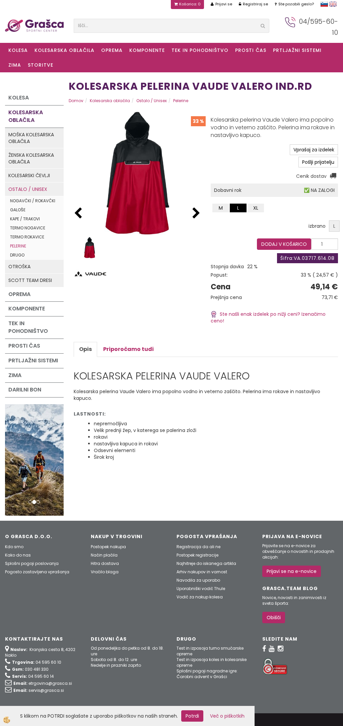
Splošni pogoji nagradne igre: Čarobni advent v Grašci (207, 673)
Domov (76, 100)
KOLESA (18, 50)
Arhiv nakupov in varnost (202, 572)
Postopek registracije (197, 555)
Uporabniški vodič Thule (201, 588)
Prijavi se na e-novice (292, 571)
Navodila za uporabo (198, 580)
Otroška (19, 266)
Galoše (17, 210)
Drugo (17, 255)
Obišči (274, 617)
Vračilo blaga (105, 572)
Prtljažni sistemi (297, 50)
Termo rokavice (27, 237)
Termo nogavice (27, 228)
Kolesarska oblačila (64, 50)
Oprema (112, 50)
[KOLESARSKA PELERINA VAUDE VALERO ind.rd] (89, 247)
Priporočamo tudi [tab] (128, 349)
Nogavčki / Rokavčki (32, 201)
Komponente (147, 50)
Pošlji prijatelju (318, 162)
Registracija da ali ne (198, 547)
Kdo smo (14, 547)
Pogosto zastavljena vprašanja (37, 572)
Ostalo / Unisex (27, 189)
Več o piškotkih (227, 716)
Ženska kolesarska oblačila (31, 158)
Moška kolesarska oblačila (31, 138)
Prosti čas (250, 50)
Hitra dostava (105, 563)
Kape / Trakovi (25, 219)
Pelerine (18, 246)
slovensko (324, 4)
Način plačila (104, 555)
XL (255, 208)
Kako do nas (18, 555)
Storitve (40, 65)
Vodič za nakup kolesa (200, 597)
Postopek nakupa (108, 547)
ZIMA (14, 65)
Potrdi (192, 716)
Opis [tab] (85, 349)
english (333, 4)
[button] (196, 213)
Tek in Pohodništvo (200, 50)
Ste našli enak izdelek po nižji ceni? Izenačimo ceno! (268, 317)
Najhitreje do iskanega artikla (206, 563)
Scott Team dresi (30, 280)
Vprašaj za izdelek (313, 149)
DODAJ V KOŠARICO (284, 244)
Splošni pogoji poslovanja (32, 563)
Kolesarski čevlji (29, 175)
